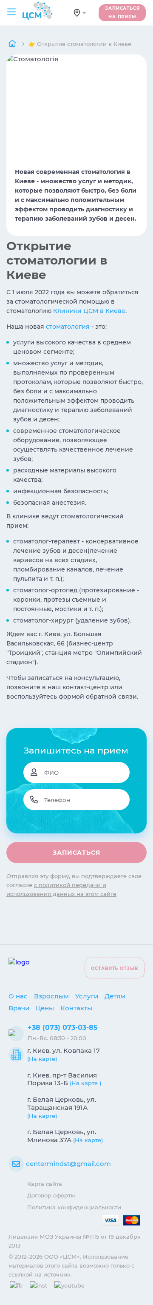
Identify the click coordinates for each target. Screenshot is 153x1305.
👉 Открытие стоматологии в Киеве (79, 43)
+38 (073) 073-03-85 (63, 1028)
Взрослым (51, 996)
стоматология (68, 326)
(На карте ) (85, 1083)
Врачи (18, 1008)
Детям (115, 996)
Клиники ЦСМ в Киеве (89, 311)
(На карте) (42, 1058)
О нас (18, 996)
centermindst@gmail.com (68, 1164)
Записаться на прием (122, 13)
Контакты (76, 1008)
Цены (45, 1008)
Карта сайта (44, 1183)
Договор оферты (51, 1195)
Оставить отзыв (114, 968)
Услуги (86, 996)
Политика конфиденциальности (74, 1207)
